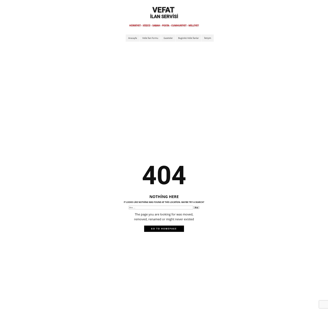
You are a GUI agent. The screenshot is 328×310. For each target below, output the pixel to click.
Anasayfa (132, 38)
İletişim (207, 38)
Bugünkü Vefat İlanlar (188, 38)
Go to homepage (164, 228)
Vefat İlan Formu (150, 38)
